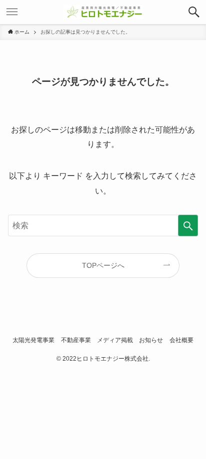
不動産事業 (76, 340)
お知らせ (151, 340)
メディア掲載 (115, 340)
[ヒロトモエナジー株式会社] (102, 12)
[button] (194, 12)
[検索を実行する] (188, 225)
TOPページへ (103, 265)
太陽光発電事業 (33, 340)
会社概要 (182, 340)
